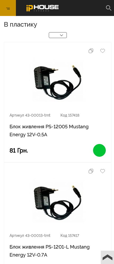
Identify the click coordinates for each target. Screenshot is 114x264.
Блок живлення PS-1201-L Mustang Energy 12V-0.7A (50, 251)
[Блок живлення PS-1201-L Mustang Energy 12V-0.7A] (57, 202)
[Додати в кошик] (99, 150)
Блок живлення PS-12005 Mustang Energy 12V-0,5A (49, 130)
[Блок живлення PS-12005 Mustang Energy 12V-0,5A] (57, 82)
